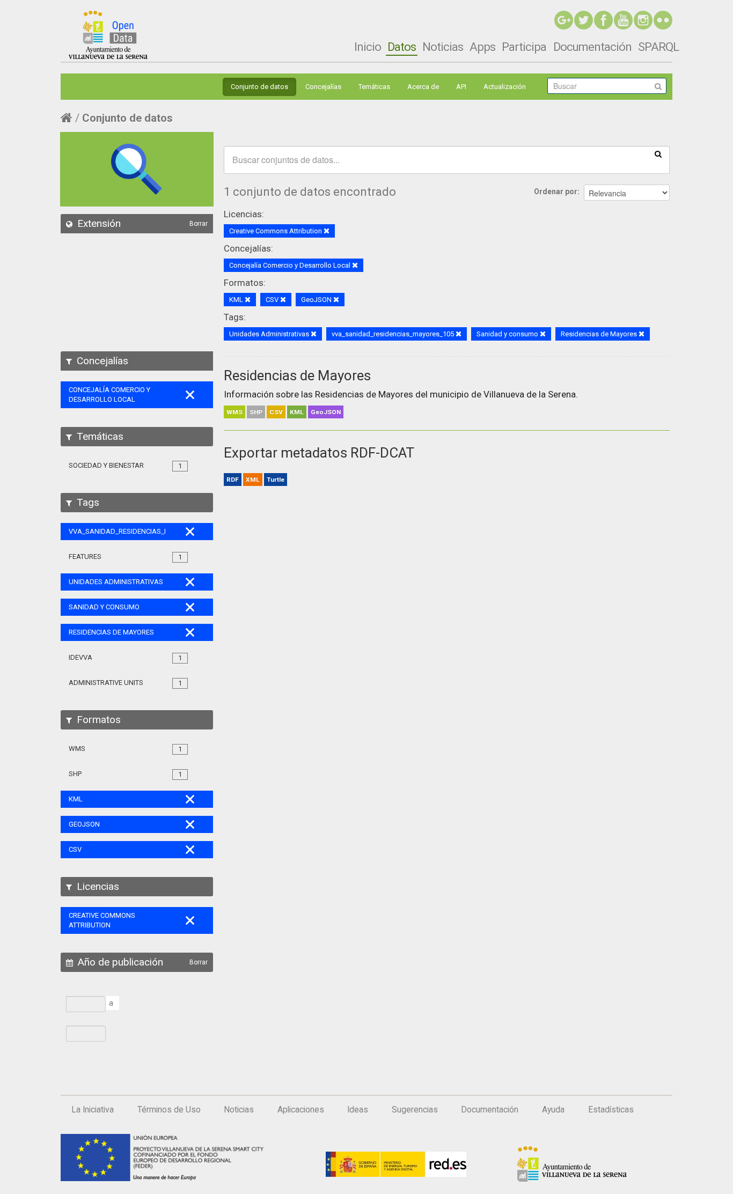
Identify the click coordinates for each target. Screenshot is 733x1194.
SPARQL (658, 47)
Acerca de (423, 87)
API (461, 87)
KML (297, 412)
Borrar (198, 223)
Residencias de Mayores (297, 375)
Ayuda (553, 1110)
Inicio (367, 47)
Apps (482, 47)
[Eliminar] (326, 231)
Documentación (592, 47)
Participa (524, 47)
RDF (232, 479)
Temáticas (374, 87)
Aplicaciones (300, 1110)
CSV (276, 412)
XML (253, 479)
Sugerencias (415, 1110)
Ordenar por (555, 191)
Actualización (504, 87)
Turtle (275, 479)
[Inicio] (108, 35)
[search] (658, 153)
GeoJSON (326, 412)
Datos (401, 47)
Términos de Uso (169, 1110)
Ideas (357, 1110)
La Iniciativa (92, 1110)
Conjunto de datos (259, 87)
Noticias (442, 47)
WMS (234, 412)
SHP (256, 412)
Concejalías (323, 87)
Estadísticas (611, 1110)
